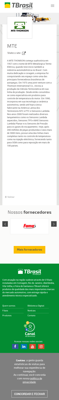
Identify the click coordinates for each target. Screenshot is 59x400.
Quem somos (8, 305)
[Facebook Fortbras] (15, 346)
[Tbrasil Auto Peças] (29, 272)
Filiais (5, 310)
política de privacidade (32, 380)
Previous (5, 224)
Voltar (11, 197)
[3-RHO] (29, 226)
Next (54, 224)
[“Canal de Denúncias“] (29, 329)
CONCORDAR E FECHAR (29, 394)
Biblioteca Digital (36, 305)
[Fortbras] (18, 4)
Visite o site (13, 53)
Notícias (32, 310)
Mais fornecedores (29, 249)
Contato (31, 315)
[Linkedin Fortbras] (24, 346)
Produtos (6, 315)
